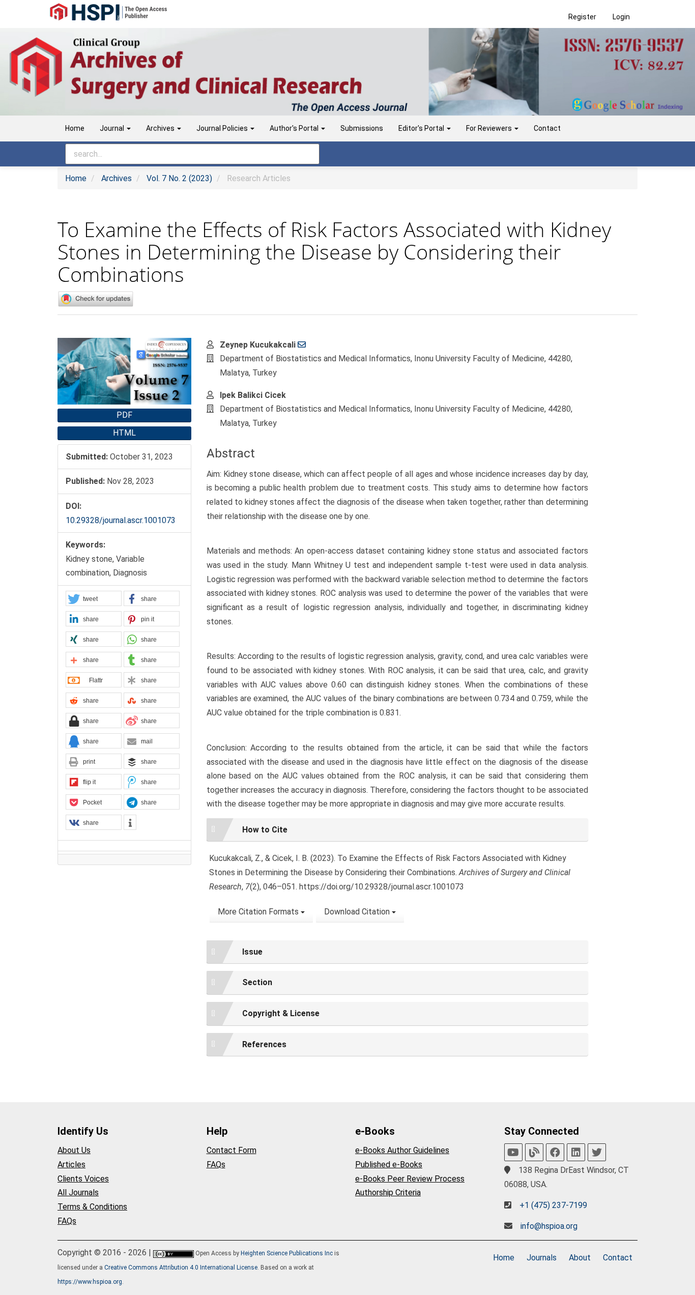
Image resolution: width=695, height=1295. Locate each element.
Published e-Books (388, 1164)
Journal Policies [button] (222, 128)
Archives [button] (161, 128)
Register (582, 17)
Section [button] (257, 982)
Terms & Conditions (92, 1207)
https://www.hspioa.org (89, 1281)
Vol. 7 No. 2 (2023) (179, 178)
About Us (74, 1150)
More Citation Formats (259, 911)
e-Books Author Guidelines (402, 1150)
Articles (71, 1164)
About (580, 1257)
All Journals (78, 1192)
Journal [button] (113, 128)
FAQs (66, 1221)
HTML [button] (124, 433)
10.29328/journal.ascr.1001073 (121, 520)
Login (621, 17)
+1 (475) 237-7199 (553, 1205)
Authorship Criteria (388, 1192)
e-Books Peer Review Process (410, 1179)
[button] (93, 599)
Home (74, 128)
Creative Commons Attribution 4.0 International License (180, 1267)
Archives (116, 178)
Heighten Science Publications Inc (287, 1253)
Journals (542, 1257)
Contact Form (231, 1150)
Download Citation (358, 911)
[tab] (397, 830)
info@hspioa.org (548, 1226)
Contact (547, 128)
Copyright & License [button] (281, 1013)
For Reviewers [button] (489, 128)
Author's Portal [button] (295, 128)
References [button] (264, 1044)
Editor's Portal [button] (422, 128)
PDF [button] (124, 415)
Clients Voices (83, 1179)
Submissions (361, 128)
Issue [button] (252, 952)
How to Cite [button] (264, 829)
